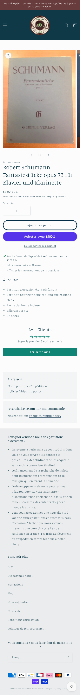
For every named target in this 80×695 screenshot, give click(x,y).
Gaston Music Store (24, 689)
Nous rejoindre (18, 602)
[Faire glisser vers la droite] (48, 155)
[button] (5, 25)
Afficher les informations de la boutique (33, 270)
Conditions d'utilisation (23, 619)
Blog (10, 593)
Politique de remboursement (27, 628)
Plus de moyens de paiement (40, 245)
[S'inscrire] (67, 657)
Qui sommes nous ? (20, 575)
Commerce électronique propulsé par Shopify (51, 689)
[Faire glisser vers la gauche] (31, 155)
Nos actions (15, 584)
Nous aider (15, 611)
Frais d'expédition (27, 196)
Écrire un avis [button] (40, 352)
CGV (10, 567)
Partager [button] (12, 279)
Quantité (8, 203)
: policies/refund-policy (45, 416)
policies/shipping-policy (25, 391)
